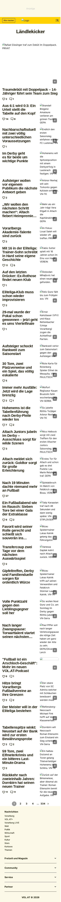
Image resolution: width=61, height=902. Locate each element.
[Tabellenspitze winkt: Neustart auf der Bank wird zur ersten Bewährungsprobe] (49, 735)
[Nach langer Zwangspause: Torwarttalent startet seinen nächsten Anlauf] (49, 638)
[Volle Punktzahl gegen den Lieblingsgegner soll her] (49, 610)
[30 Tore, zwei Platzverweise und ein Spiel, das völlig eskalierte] (49, 370)
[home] (30, 20)
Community (11, 868)
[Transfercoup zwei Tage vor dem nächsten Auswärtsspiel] (49, 552)
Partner (9, 887)
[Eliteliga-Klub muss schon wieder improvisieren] (49, 297)
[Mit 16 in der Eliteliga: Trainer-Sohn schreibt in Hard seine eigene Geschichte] (49, 254)
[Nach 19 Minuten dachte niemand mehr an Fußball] (49, 488)
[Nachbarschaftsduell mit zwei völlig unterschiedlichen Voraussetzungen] (49, 136)
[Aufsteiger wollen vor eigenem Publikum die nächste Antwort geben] (49, 187)
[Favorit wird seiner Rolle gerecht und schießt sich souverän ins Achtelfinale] (49, 533)
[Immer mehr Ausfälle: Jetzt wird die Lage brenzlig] (49, 394)
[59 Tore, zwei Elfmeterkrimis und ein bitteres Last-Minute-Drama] (49, 759)
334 (43, 803)
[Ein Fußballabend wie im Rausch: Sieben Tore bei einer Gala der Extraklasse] (49, 511)
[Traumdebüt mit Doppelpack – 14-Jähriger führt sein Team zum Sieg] (30, 64)
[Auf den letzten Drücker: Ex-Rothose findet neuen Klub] (49, 277)
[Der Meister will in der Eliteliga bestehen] (49, 713)
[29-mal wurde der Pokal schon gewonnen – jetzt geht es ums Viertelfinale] (49, 325)
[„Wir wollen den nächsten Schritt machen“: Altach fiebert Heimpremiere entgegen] (49, 212)
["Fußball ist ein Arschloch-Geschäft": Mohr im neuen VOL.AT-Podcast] (49, 664)
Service (9, 877)
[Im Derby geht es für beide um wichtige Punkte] (49, 163)
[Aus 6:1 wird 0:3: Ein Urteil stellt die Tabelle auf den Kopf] (49, 114)
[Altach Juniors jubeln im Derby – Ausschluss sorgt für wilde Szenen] (49, 442)
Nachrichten (11, 812)
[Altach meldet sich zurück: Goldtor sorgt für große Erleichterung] (49, 467)
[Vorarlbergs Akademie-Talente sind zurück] (49, 233)
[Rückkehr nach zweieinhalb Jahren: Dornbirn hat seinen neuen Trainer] (49, 785)
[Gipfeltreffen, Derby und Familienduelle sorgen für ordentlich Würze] (49, 582)
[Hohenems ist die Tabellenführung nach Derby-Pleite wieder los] (49, 413)
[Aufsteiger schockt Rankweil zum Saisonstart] (49, 351)
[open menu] (57, 20)
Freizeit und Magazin (16, 858)
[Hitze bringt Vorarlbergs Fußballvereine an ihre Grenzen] (49, 691)
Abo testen (9, 20)
